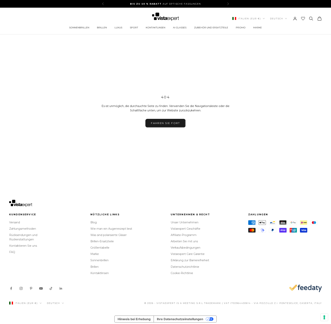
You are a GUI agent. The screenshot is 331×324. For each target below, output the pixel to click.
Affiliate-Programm (184, 235)
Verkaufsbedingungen (185, 247)
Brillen (94, 267)
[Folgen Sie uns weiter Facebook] (11, 288)
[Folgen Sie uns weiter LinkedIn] (61, 288)
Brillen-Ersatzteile (102, 241)
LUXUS (118, 27)
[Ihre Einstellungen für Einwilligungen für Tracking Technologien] (324, 317)
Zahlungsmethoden (22, 228)
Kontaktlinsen (99, 273)
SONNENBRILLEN (79, 27)
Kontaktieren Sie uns (23, 245)
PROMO (241, 27)
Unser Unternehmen (184, 222)
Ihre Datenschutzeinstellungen (180, 319)
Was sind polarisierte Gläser (108, 235)
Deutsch (276, 18)
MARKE (257, 27)
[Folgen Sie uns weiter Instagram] (21, 288)
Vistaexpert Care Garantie (188, 254)
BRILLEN (102, 27)
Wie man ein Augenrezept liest (111, 228)
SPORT (134, 27)
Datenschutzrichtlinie (185, 267)
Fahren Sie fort (165, 123)
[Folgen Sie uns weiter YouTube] (41, 288)
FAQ (12, 252)
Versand (14, 222)
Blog (93, 222)
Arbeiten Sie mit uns (184, 241)
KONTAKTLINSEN (155, 27)
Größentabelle (99, 247)
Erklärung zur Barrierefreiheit (190, 260)
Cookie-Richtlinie (182, 273)
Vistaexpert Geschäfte (185, 228)
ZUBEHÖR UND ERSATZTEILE (211, 27)
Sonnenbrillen (99, 260)
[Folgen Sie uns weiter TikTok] (51, 288)
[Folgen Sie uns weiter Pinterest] (31, 288)
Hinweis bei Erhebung (134, 319)
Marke (94, 254)
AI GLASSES (179, 27)
